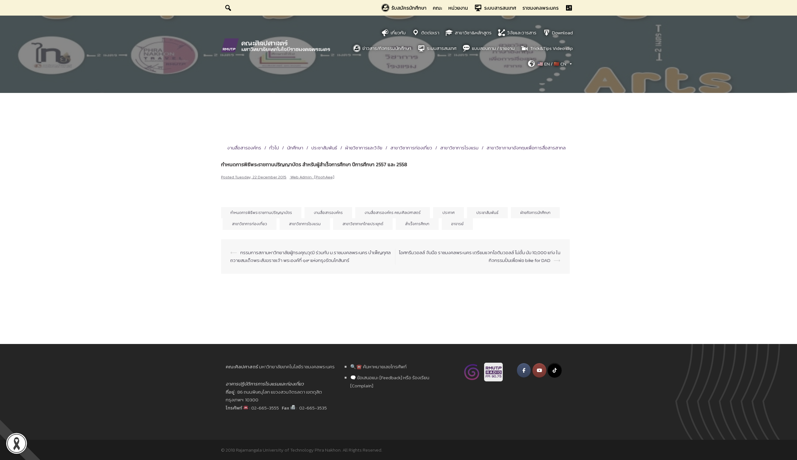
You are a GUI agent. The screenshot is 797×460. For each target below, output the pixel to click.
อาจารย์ (457, 224)
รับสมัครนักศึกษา (409, 8)
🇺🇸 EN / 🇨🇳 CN (551, 63)
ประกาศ (448, 212)
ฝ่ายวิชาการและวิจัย (363, 147)
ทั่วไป (274, 147)
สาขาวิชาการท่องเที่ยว (411, 147)
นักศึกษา (295, 147)
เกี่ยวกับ (398, 32)
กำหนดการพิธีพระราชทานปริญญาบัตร (261, 212)
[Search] (228, 8)
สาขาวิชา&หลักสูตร (473, 32)
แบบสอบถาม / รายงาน (493, 48)
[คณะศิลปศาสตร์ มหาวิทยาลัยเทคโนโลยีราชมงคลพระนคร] (277, 44)
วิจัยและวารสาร (521, 32)
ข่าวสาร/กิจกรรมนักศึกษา (386, 48)
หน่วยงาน (458, 8)
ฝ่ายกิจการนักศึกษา (535, 212)
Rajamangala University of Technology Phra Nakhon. (289, 449)
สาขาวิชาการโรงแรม (459, 147)
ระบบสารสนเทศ (500, 8)
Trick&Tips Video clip (551, 48)
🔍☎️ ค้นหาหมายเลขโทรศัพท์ (378, 366)
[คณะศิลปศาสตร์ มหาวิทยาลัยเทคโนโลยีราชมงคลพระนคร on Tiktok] (555, 370)
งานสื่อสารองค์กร (244, 147)
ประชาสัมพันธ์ (324, 147)
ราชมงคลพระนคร (540, 8)
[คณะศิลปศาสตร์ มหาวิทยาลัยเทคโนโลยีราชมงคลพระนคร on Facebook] (524, 370)
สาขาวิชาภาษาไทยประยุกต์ (362, 224)
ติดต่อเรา (430, 32)
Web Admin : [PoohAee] (312, 177)
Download (562, 32)
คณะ (437, 8)
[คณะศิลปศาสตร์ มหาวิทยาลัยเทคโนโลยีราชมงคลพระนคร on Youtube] (539, 370)
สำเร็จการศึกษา (417, 224)
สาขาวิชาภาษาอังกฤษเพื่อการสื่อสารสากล (526, 147)
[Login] (569, 8)
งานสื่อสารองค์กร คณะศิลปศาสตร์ (393, 212)
